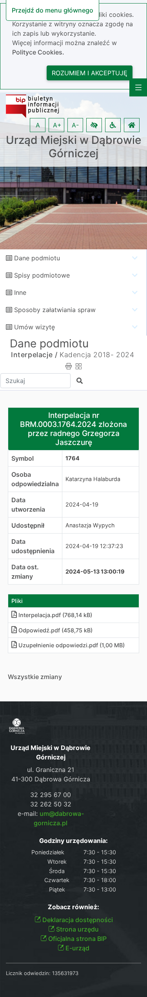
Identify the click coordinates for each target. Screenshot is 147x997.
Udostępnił (27, 525)
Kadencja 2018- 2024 (97, 354)
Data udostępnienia (32, 546)
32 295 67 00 (50, 795)
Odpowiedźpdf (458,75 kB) (55, 630)
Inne (20, 292)
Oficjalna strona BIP (77, 939)
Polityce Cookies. (38, 52)
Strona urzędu (76, 929)
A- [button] (75, 125)
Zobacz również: (73, 907)
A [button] (38, 125)
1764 (72, 458)
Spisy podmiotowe (42, 275)
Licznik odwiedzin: (28, 973)
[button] (94, 125)
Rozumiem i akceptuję (89, 73)
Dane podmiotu (37, 258)
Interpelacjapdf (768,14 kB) (55, 615)
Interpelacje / (34, 354)
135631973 (65, 973)
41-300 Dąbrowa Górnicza (50, 779)
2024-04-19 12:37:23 (94, 546)
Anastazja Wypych (90, 525)
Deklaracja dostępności (77, 920)
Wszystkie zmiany (35, 677)
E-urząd (76, 948)
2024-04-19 (81, 504)
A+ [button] (57, 125)
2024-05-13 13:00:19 (95, 571)
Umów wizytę (34, 327)
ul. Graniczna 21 (50, 770)
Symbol (22, 458)
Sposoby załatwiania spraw (55, 310)
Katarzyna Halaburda (92, 479)
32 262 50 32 (50, 804)
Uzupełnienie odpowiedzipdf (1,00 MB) (71, 645)
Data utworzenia (28, 504)
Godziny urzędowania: (73, 840)
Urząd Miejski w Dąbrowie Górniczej (73, 147)
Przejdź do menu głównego (52, 10)
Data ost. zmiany (25, 571)
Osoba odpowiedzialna (35, 479)
